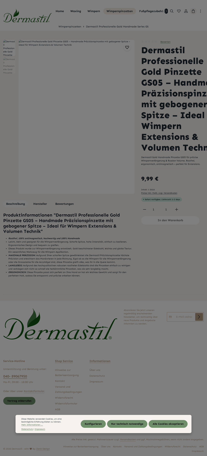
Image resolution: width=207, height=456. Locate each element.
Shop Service (64, 361)
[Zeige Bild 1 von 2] (130, 117)
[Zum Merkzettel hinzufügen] (127, 47)
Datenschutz (97, 375)
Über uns (94, 370)
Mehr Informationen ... (32, 425)
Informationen (99, 361)
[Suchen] (172, 11)
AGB (57, 409)
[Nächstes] (166, 11)
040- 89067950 (15, 376)
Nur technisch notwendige (127, 424)
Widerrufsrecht (64, 397)
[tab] (15, 204)
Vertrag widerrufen (19, 400)
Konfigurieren (93, 424)
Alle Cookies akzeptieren (168, 424)
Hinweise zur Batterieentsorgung (67, 372)
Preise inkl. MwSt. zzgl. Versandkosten (159, 193)
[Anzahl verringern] (144, 210)
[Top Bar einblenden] (200, 11)
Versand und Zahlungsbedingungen (68, 389)
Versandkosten (128, 439)
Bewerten (165, 41)
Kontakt (60, 380)
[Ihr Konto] (186, 11)
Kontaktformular (34, 391)
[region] (69, 117)
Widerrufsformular (66, 403)
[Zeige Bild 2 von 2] (130, 123)
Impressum (96, 381)
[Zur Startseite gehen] (27, 15)
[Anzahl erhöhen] (176, 210)
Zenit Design (43, 448)
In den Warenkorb (170, 220)
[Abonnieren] (199, 317)
